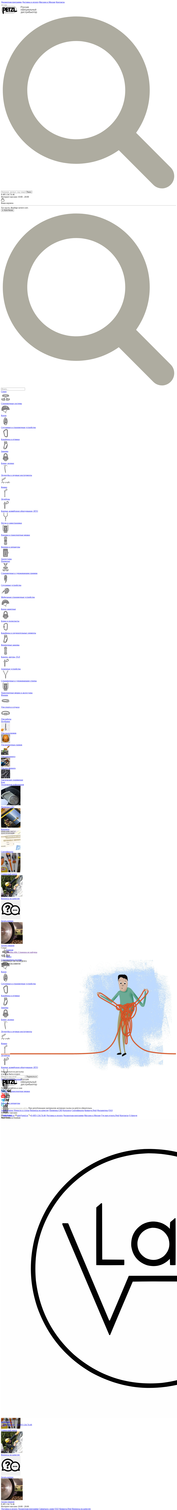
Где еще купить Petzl (110, 1115)
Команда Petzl (65, 1509)
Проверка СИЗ (55, 1110)
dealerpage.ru (6, 1422)
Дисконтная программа (11, 2)
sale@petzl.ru (22, 1115)
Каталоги (67, 1110)
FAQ (57, 1509)
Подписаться (32, 1077)
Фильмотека (102, 1110)
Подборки (5, 721)
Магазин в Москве (47, 2)
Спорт (4, 391)
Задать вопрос (7, 1110)
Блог (3, 782)
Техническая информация (12, 784)
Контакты (60, 2)
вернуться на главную (10, 963)
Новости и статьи (22, 1110)
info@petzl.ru (8, 1115)
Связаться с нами (46, 1509)
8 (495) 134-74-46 (38, 1115)
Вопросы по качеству (81, 1509)
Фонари (4, 695)
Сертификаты (78, 1110)
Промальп (5, 561)
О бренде (133, 1115)
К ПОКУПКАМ (7, 210)
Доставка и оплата (30, 2)
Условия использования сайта (14, 1108)
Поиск (29, 192)
